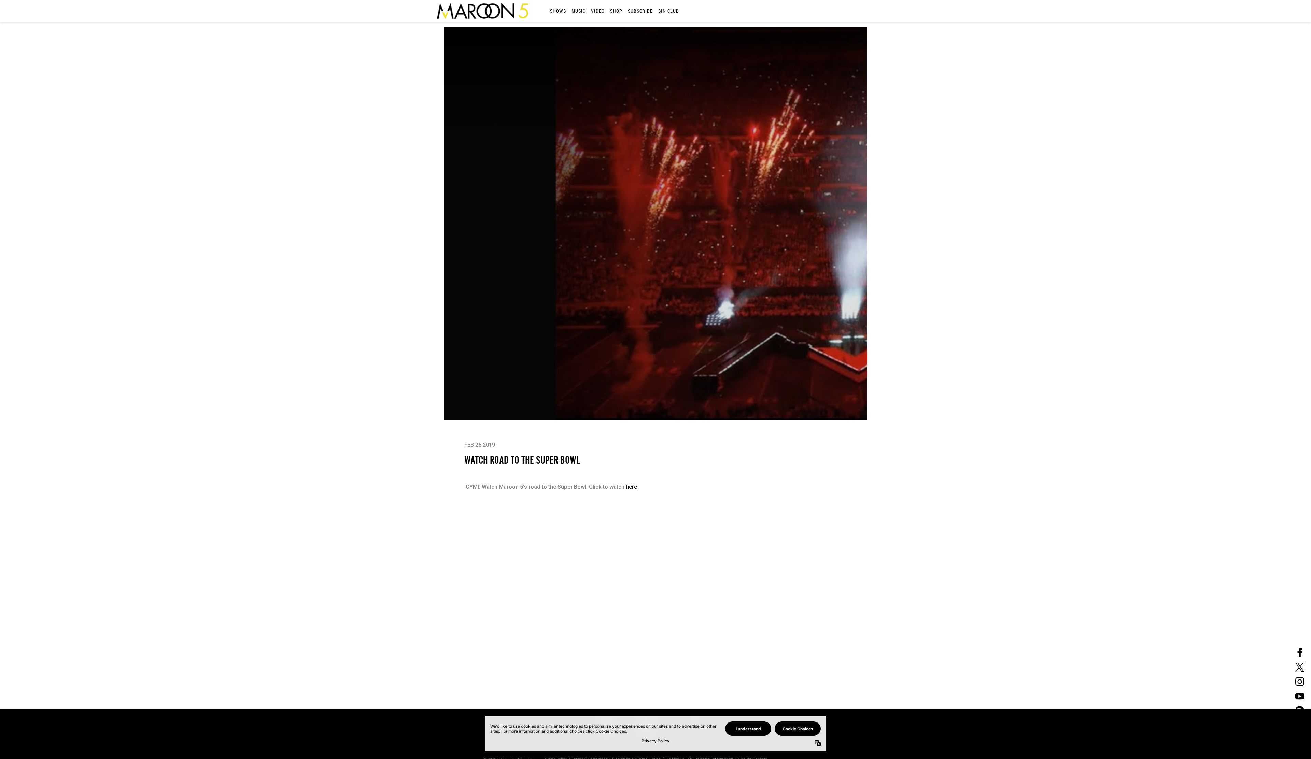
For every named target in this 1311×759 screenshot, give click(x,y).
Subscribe (640, 11)
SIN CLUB (668, 11)
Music (579, 11)
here (631, 487)
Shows (558, 11)
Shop (616, 11)
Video (598, 11)
